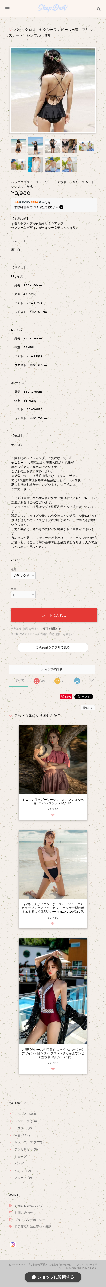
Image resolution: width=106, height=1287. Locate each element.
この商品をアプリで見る (53, 647)
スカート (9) (23, 1177)
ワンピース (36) (26, 1121)
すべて (19, 680)
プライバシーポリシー (30, 1220)
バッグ (19, 1163)
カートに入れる (54, 614)
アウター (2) (23, 1128)
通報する (88, 707)
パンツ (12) (23, 1171)
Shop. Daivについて (29, 1205)
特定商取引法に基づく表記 (33, 1226)
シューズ (21, 1156)
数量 (13, 588)
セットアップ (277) (28, 1142)
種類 (13, 569)
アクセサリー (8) (26, 1149)
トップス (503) (25, 1114)
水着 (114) (22, 1135)
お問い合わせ (24, 1212)
